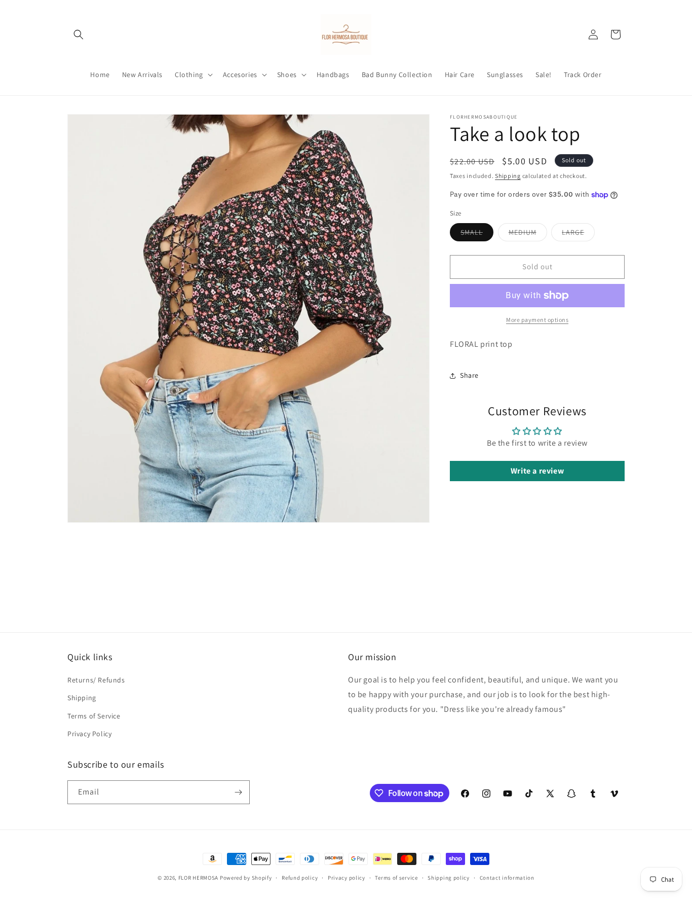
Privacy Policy (89, 733)
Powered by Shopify (246, 877)
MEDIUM (528, 234)
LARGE (578, 234)
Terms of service (396, 877)
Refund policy (300, 877)
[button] (78, 34)
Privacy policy (346, 877)
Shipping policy (449, 877)
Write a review (537, 470)
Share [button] (469, 375)
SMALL (476, 234)
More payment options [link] (537, 319)
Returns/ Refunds (96, 680)
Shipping (508, 175)
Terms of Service (94, 715)
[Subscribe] (238, 792)
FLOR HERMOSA (198, 877)
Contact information (507, 877)
